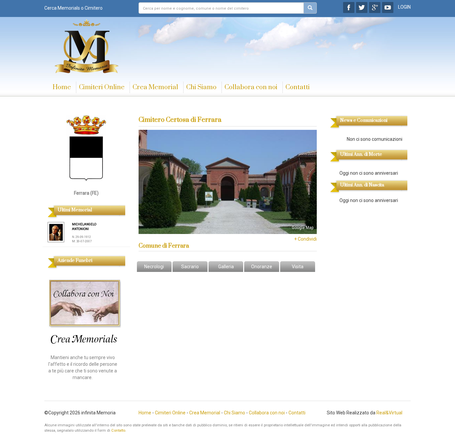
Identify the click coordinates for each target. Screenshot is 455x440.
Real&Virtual (389, 412)
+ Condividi (305, 239)
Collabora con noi (251, 87)
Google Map (302, 227)
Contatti (297, 87)
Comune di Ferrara (164, 246)
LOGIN (404, 7)
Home (62, 87)
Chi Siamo (201, 87)
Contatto (118, 430)
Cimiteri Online (102, 87)
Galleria (226, 266)
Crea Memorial (155, 87)
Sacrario (190, 266)
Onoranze (261, 266)
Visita (297, 266)
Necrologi (154, 266)
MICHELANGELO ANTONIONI (84, 226)
